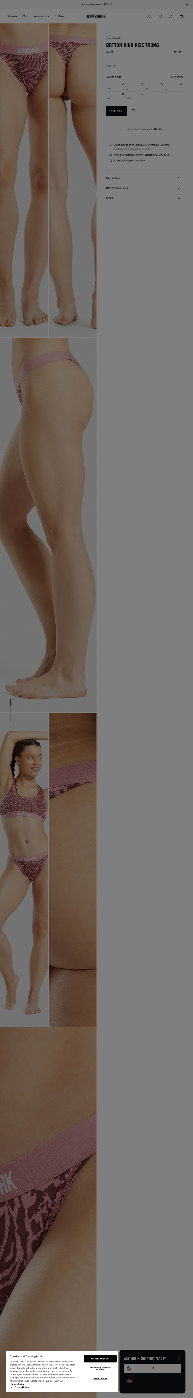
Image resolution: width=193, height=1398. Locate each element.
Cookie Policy (17, 1384)
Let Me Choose (100, 1378)
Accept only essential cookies (100, 1368)
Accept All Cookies (100, 1358)
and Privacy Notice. (20, 1387)
